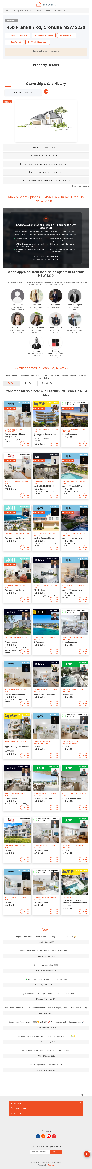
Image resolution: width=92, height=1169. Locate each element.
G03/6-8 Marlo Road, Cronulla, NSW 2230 (73, 690)
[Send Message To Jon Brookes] (57, 651)
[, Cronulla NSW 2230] (74, 885)
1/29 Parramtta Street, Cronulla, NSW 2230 (45, 846)
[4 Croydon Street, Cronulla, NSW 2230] (74, 781)
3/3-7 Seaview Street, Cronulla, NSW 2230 (45, 534)
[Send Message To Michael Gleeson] (57, 599)
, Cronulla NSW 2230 (69, 897)
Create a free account (52, 259)
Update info (68, 35)
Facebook (38, 1136)
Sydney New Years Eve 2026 (46, 965)
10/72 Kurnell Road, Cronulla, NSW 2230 (15, 846)
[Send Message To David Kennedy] (28, 495)
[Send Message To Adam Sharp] (85, 755)
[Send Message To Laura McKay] (85, 495)
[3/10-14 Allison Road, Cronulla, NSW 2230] (17, 677)
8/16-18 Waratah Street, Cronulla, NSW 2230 (17, 482)
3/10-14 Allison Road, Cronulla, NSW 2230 (16, 690)
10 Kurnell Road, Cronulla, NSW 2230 (16, 638)
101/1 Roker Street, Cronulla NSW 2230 (46, 430)
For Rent (29, 383)
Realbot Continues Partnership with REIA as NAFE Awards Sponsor (46, 951)
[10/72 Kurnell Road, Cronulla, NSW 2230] (17, 833)
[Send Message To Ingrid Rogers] (28, 547)
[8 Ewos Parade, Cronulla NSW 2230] (17, 729)
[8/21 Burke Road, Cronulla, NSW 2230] (46, 573)
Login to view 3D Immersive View (46, 256)
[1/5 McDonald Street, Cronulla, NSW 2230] (46, 625)
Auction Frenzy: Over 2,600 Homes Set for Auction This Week (46, 1051)
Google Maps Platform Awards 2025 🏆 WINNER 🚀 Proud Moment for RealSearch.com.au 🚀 (46, 1022)
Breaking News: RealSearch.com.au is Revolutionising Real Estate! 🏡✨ (46, 1036)
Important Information (81, 186)
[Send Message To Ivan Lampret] (85, 703)
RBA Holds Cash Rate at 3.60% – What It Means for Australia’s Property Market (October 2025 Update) (46, 1008)
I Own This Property (19, 35)
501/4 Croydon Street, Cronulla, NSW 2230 (45, 794)
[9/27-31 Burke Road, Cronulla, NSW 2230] (17, 781)
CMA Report (16, 42)
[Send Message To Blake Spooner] (85, 443)
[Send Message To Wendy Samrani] (57, 443)
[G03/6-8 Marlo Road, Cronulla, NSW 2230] (74, 677)
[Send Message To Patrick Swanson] (57, 859)
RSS (43, 1136)
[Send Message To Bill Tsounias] (57, 703)
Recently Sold (48, 383)
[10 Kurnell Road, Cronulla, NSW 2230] (17, 625)
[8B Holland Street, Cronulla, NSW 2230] (74, 573)
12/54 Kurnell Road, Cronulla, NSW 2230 (15, 586)
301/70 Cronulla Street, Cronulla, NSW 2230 (74, 430)
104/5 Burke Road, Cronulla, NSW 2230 (17, 534)
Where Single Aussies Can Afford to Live (46, 1065)
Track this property (39, 42)
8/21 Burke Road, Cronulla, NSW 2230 (45, 586)
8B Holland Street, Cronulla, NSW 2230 (74, 586)
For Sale (11, 383)
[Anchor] (54, 201)
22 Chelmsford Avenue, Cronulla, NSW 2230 (74, 534)
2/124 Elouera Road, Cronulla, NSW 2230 (73, 846)
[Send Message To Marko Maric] (57, 495)
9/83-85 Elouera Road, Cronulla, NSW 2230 (73, 638)
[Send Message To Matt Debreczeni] (85, 911)
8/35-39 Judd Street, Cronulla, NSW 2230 (15, 898)
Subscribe (56, 1152)
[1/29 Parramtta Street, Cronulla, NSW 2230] (46, 833)
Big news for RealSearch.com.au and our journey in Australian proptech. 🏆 (46, 937)
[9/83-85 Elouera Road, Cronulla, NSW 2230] (74, 625)
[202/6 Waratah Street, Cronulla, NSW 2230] (46, 885)
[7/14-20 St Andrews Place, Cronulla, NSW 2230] (46, 729)
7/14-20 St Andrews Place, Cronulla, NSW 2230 (43, 742)
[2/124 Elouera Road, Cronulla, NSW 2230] (74, 833)
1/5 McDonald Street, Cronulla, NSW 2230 (45, 638)
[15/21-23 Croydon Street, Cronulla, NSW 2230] (74, 729)
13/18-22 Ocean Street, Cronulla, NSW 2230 (45, 690)
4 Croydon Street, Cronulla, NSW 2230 (74, 794)
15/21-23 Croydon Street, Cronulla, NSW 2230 (71, 742)
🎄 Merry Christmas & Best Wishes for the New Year (46, 979)
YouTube (49, 1136)
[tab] (46, 147)
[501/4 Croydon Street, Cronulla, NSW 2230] (46, 781)
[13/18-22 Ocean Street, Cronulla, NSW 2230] (46, 677)
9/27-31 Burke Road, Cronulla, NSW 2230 (15, 794)
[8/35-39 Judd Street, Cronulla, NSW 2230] (17, 885)
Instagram (54, 1136)
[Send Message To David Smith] (28, 703)
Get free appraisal (45, 35)
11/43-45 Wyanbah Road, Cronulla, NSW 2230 (14, 430)
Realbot (51, 1165)
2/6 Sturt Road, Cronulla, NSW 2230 (44, 482)
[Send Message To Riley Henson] (85, 599)
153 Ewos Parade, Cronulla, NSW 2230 (74, 482)
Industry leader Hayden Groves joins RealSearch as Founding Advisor (46, 994)
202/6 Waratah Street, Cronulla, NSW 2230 (45, 898)
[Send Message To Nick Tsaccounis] (28, 443)
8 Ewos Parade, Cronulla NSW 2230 (15, 742)
